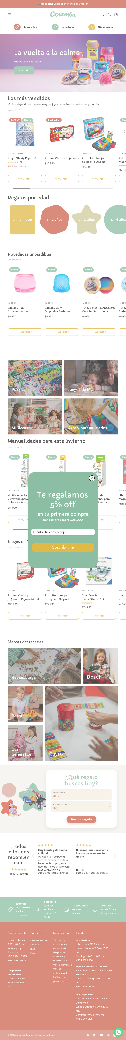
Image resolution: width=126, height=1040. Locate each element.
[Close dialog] (91, 478)
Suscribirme (63, 547)
